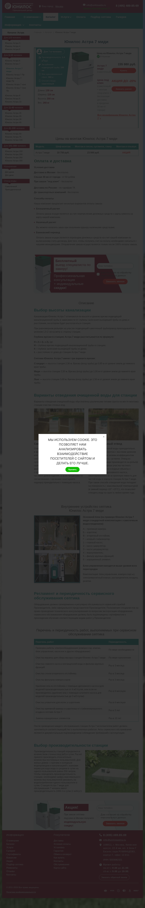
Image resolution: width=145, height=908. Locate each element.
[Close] (103, 437)
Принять (72, 469)
